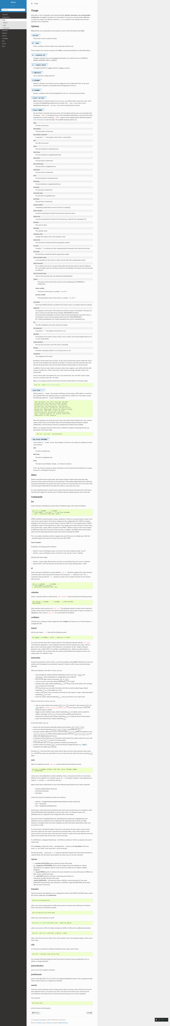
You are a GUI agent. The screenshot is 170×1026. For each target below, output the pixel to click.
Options (5, 22)
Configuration (6, 17)
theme (49, 1023)
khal (13, 2)
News (3, 46)
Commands (6, 28)
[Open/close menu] (1, 20)
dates (4, 25)
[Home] (31, 3)
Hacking (4, 35)
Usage (3, 20)
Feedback (4, 33)
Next (88, 1013)
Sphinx (40, 1023)
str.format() (36, 119)
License (4, 43)
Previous (36, 1013)
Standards (5, 30)
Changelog (5, 38)
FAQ (3, 41)
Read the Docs (63, 1023)
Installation (5, 14)
